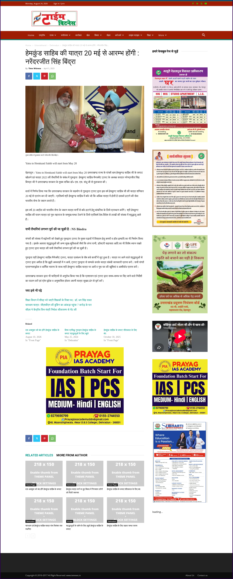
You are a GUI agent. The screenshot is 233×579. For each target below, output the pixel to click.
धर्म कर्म (118, 35)
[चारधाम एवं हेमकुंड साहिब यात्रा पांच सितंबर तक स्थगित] (44, 510)
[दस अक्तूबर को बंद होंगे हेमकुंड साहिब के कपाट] (44, 473)
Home (31, 35)
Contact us (203, 575)
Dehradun (54, 45)
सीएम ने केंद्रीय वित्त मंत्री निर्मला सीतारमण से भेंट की (51, 309)
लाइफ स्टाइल (134, 35)
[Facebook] (193, 3)
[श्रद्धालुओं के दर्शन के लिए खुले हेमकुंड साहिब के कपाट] (84, 510)
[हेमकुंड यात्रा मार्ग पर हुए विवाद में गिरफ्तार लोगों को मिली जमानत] (84, 473)
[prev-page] (27, 536)
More (161, 35)
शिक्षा (149, 35)
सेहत (108, 35)
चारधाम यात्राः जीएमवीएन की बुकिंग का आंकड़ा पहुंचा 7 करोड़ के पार (58, 304)
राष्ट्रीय (42, 35)
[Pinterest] (44, 76)
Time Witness (34, 68)
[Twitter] (201, 3)
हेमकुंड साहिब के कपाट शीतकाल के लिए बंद (123, 489)
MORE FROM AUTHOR (71, 455)
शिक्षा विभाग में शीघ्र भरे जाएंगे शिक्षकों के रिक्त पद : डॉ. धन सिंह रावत (58, 300)
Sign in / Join (59, 3)
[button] (203, 35)
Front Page (30, 485)
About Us (190, 575)
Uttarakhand (40, 45)
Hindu (69, 521)
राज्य (51, 35)
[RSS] (197, 3)
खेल (88, 35)
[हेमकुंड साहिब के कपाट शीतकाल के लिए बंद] (125, 473)
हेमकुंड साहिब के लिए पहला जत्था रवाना (122, 525)
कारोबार (78, 35)
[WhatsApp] (52, 76)
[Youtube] (206, 3)
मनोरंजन (64, 35)
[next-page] (33, 536)
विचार (96, 35)
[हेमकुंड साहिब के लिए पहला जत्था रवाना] (125, 510)
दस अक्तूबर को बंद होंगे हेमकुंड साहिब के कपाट (43, 489)
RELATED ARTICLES (39, 455)
